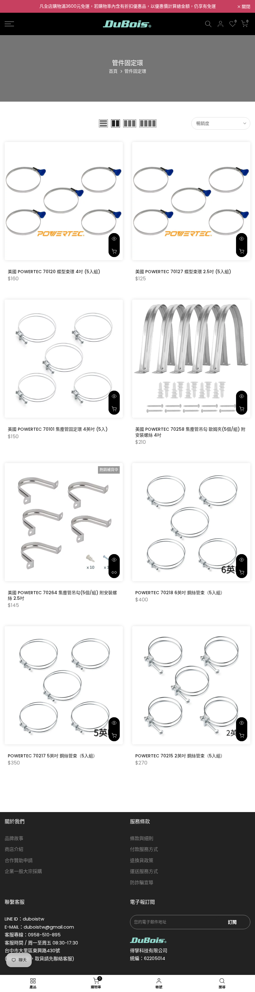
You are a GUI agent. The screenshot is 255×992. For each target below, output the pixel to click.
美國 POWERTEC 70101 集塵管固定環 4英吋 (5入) (58, 429)
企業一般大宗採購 (23, 871)
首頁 (113, 71)
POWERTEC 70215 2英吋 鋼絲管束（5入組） (180, 756)
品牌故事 (14, 838)
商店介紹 (14, 849)
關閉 (12, 6)
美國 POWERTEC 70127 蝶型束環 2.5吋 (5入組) (183, 272)
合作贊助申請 (19, 860)
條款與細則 (141, 838)
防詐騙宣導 (141, 882)
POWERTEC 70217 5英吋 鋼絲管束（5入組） (52, 756)
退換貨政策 (141, 860)
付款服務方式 (144, 849)
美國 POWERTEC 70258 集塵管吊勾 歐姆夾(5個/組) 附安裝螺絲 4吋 (190, 432)
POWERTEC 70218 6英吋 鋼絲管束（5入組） (180, 593)
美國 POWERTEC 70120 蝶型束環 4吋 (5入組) (54, 272)
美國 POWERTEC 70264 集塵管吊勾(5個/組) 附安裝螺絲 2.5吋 (62, 595)
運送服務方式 (144, 871)
